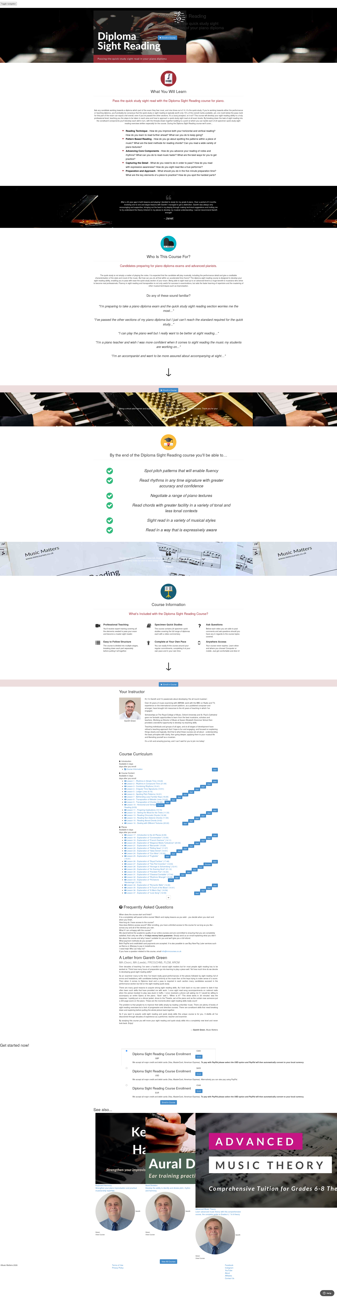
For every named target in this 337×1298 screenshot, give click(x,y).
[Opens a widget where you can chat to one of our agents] (327, 1293)
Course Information (135, 769)
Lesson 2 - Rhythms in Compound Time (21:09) (147, 783)
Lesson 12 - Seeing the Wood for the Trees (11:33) (148, 812)
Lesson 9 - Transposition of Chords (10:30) (145, 802)
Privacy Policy (117, 1267)
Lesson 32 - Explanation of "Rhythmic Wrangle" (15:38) (150, 877)
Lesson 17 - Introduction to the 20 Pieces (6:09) (147, 835)
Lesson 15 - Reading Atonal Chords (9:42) (144, 820)
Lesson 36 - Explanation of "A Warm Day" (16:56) (147, 890)
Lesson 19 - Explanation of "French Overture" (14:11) (149, 840)
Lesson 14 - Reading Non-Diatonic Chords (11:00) (148, 817)
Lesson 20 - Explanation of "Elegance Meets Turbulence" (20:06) (154, 842)
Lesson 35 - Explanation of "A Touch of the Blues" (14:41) (151, 887)
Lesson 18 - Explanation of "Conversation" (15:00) (147, 837)
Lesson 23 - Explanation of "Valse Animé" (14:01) (147, 850)
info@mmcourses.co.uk (171, 951)
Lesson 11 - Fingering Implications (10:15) (144, 810)
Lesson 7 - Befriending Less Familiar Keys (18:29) (147, 796)
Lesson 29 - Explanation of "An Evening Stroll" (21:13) (149, 869)
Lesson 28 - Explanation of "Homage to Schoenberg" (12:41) (152, 866)
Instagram (229, 1267)
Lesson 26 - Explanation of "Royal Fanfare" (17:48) (148, 861)
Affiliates (228, 1275)
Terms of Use (117, 1265)
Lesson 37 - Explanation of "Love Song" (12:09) (146, 892)
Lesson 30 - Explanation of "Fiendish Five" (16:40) (148, 871)
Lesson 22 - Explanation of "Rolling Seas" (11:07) (147, 848)
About (227, 1273)
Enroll (199, 1057)
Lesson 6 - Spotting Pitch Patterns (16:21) (144, 794)
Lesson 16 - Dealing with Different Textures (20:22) (148, 823)
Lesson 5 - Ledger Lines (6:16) (140, 791)
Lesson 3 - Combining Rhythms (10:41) (143, 786)
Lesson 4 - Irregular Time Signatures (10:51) (145, 788)
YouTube (228, 1270)
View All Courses (168, 1261)
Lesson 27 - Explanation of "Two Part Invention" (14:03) (150, 864)
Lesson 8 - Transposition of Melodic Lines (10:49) (147, 799)
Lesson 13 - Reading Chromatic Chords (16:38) (146, 815)
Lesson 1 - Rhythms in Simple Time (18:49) (145, 781)
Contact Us (229, 1278)
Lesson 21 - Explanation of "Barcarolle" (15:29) (146, 845)
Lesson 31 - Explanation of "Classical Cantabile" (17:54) (150, 874)
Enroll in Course (168, 1102)
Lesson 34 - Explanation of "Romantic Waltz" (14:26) (148, 885)
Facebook (229, 1265)
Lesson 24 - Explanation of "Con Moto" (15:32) (146, 853)
